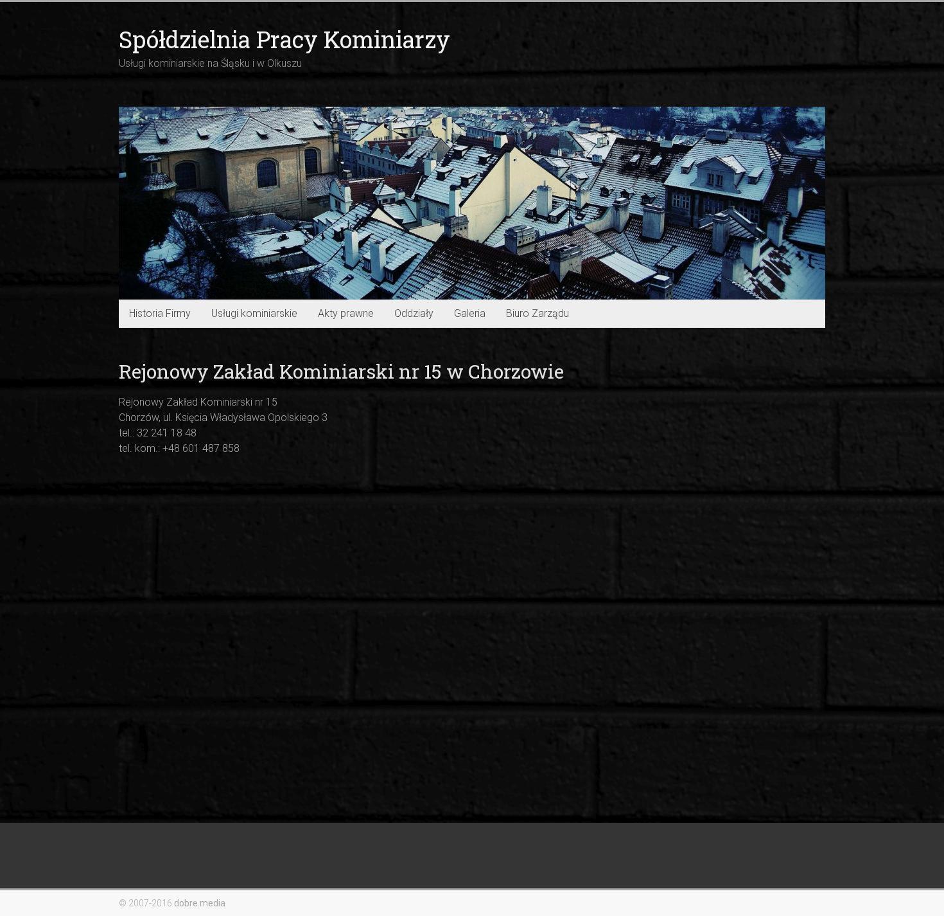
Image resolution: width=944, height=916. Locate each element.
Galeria (469, 313)
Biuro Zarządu (537, 313)
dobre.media (199, 903)
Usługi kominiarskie (254, 313)
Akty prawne (346, 313)
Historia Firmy (160, 313)
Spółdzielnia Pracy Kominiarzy (284, 39)
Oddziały (413, 313)
